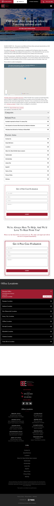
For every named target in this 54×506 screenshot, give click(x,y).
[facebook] (23, 403)
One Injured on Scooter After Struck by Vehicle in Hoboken (20, 125)
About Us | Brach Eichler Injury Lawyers (15, 151)
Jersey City (8, 163)
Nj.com (12, 50)
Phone (9, 200)
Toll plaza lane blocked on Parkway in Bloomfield (17, 129)
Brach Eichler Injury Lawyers (17, 107)
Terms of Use (8, 171)
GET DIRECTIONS (47, 296)
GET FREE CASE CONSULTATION (27, 28)
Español (7, 167)
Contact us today (11, 104)
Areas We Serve (9, 142)
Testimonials (8, 155)
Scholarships (8, 159)
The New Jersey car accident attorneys (13, 97)
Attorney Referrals (33, 1)
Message (10, 204)
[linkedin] (30, 403)
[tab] (27, 294)
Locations (7, 146)
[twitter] (27, 403)
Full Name (10, 193)
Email (9, 252)
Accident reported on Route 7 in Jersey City (16, 121)
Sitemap (7, 179)
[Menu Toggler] (51, 6)
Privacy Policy (8, 175)
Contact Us (8, 138)
